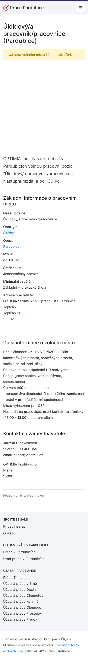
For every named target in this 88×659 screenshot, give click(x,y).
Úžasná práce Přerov (20, 619)
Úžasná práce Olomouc (22, 607)
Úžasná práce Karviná (20, 601)
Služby (8, 233)
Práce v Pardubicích (19, 552)
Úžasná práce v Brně (20, 583)
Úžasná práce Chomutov (23, 595)
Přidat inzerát (14, 526)
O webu (9, 533)
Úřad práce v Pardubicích (23, 559)
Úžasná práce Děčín (19, 589)
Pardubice (11, 246)
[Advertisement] (44, 108)
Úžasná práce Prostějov (22, 613)
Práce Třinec (13, 577)
